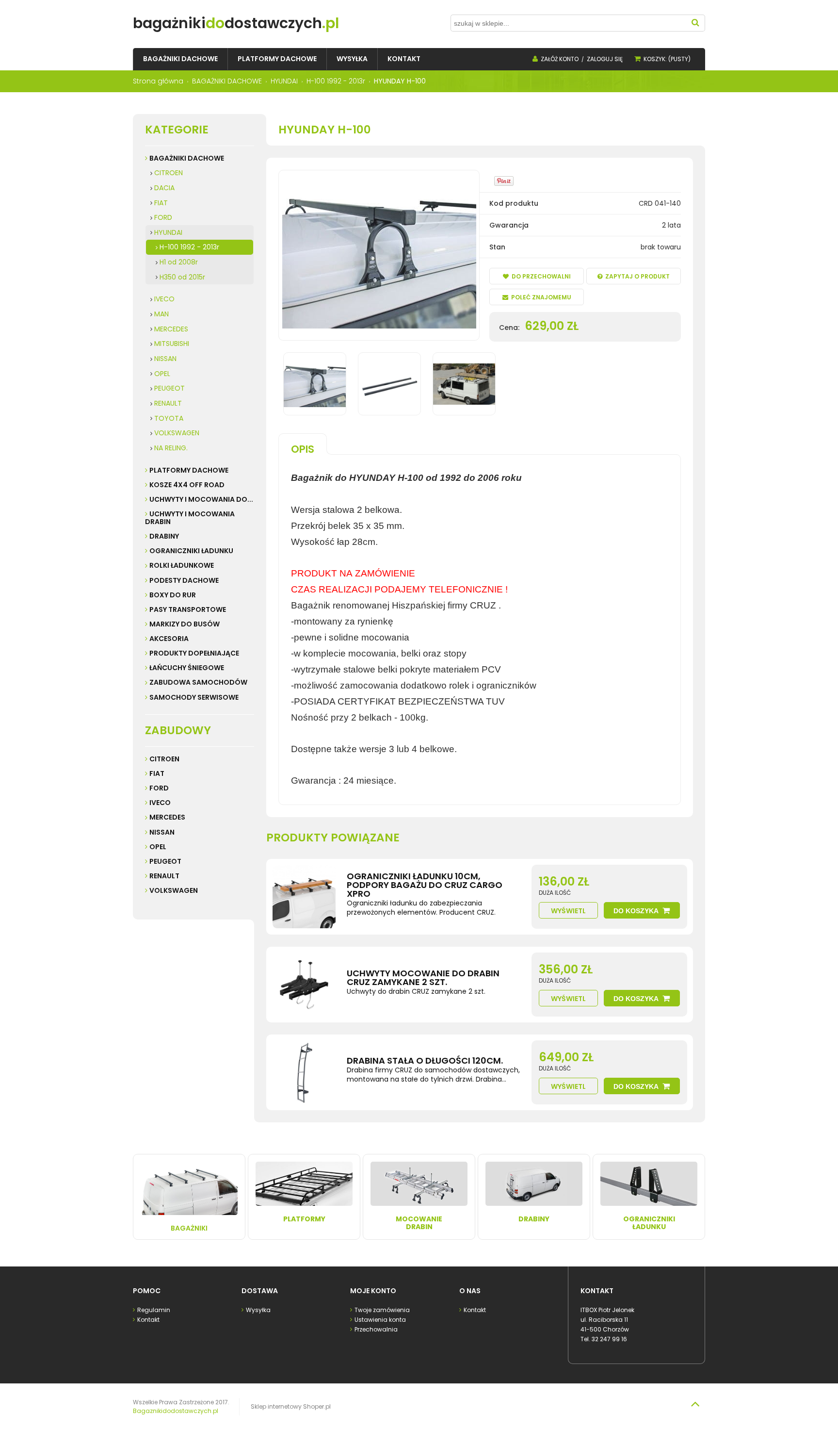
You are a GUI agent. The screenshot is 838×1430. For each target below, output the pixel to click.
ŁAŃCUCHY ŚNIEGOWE (186, 668)
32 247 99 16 (609, 1339)
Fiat (156, 773)
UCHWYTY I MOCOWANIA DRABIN (190, 517)
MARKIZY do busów (184, 624)
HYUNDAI (168, 232)
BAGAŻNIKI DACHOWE (186, 158)
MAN (161, 314)
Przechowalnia (376, 1329)
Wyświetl (568, 911)
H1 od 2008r (179, 262)
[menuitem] (180, 59)
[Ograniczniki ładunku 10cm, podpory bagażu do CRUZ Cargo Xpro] (304, 897)
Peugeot (165, 861)
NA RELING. (171, 448)
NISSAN (165, 358)
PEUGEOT (169, 388)
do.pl (236, 23)
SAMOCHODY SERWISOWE (194, 697)
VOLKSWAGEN (176, 433)
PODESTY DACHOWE (184, 580)
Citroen (164, 759)
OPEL (162, 373)
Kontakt (148, 1319)
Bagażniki (189, 1228)
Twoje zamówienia (382, 1310)
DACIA (164, 188)
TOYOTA (168, 418)
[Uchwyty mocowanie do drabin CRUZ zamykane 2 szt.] (304, 985)
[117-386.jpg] (389, 383)
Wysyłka (258, 1310)
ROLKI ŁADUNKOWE (181, 565)
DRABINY (164, 536)
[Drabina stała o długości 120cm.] (304, 1072)
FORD (163, 217)
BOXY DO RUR (172, 595)
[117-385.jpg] (314, 383)
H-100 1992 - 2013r (189, 247)
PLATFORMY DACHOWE (188, 470)
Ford (159, 788)
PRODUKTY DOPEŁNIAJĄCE (194, 653)
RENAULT (168, 403)
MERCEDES (171, 329)
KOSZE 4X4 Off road (187, 485)
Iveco (160, 802)
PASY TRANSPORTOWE (187, 609)
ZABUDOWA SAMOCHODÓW (198, 682)
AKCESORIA (169, 638)
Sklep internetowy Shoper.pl (291, 1406)
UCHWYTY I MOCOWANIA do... (201, 499)
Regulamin (153, 1310)
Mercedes (167, 817)
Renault (164, 876)
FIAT (161, 203)
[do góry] (695, 1404)
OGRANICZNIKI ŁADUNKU (191, 551)
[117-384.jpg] (464, 383)
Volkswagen (173, 890)
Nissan (162, 832)
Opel (157, 847)
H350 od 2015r (182, 277)
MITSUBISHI (171, 343)
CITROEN (168, 173)
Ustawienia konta (380, 1319)
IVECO (164, 299)
